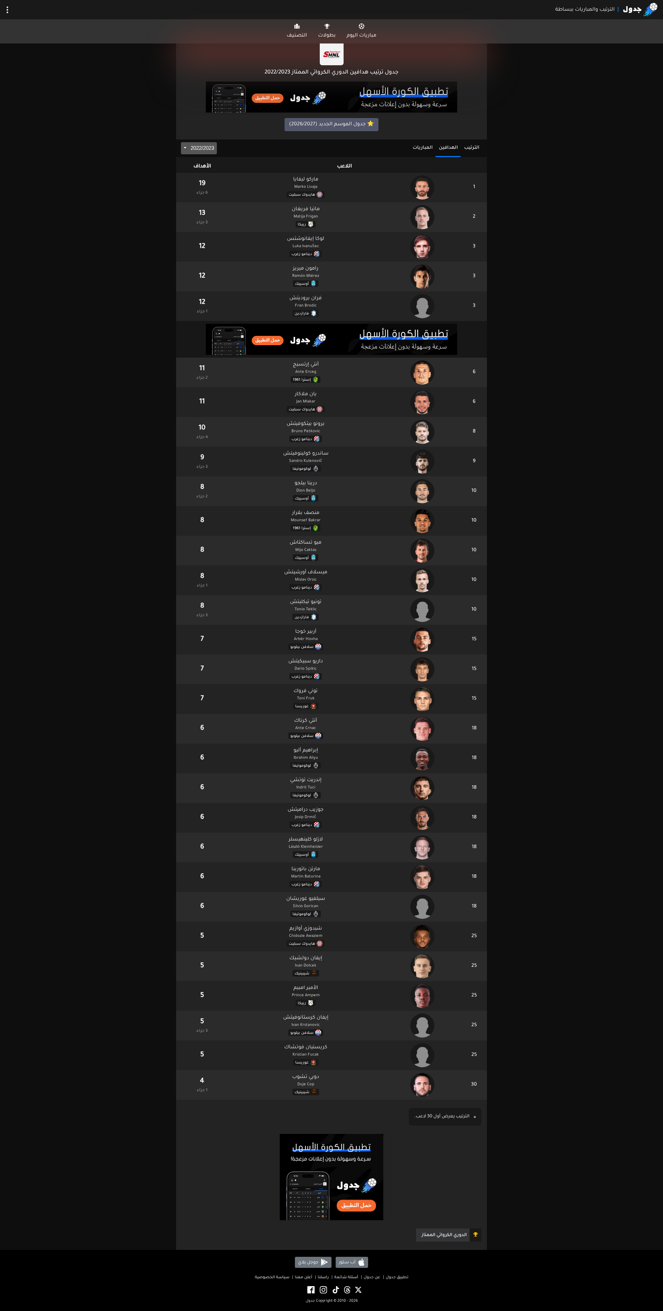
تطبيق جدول (397, 1277)
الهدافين (448, 147)
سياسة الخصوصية (272, 1277)
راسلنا (323, 1277)
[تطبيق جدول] (331, 97)
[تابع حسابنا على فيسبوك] (310, 1290)
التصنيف (297, 36)
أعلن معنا (303, 1277)
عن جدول (372, 1277)
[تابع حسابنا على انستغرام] (323, 1290)
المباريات (423, 147)
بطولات (327, 36)
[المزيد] (7, 10)
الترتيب (471, 147)
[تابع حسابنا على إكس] (358, 1290)
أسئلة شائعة (346, 1277)
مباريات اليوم (361, 36)
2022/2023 (201, 148)
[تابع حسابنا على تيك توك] (335, 1290)
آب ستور (347, 1262)
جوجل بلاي (308, 1262)
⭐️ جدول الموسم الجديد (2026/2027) (331, 124)
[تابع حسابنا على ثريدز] (347, 1290)
